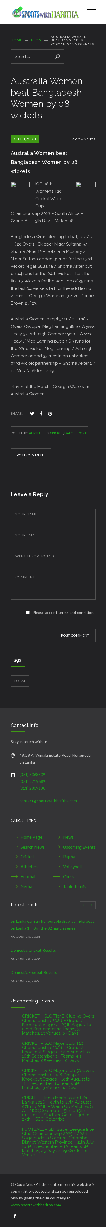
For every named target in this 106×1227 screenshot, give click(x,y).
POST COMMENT (31, 455)
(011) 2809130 (32, 788)
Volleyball (72, 866)
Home (16, 40)
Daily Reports (76, 433)
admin (34, 433)
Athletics (29, 866)
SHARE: (17, 413)
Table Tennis (74, 886)
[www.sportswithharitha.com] (45, 12)
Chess (68, 876)
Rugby (69, 856)
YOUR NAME (26, 514)
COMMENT (25, 577)
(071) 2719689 (32, 781)
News (68, 837)
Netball (27, 886)
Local (20, 681)
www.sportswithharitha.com (36, 1204)
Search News (33, 847)
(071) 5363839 (32, 774)
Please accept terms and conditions (64, 612)
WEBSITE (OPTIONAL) (34, 556)
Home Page (31, 837)
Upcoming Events (79, 847)
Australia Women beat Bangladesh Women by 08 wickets (44, 162)
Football (28, 876)
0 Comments (84, 139)
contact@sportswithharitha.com (48, 800)
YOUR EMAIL (26, 535)
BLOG (36, 40)
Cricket (56, 433)
